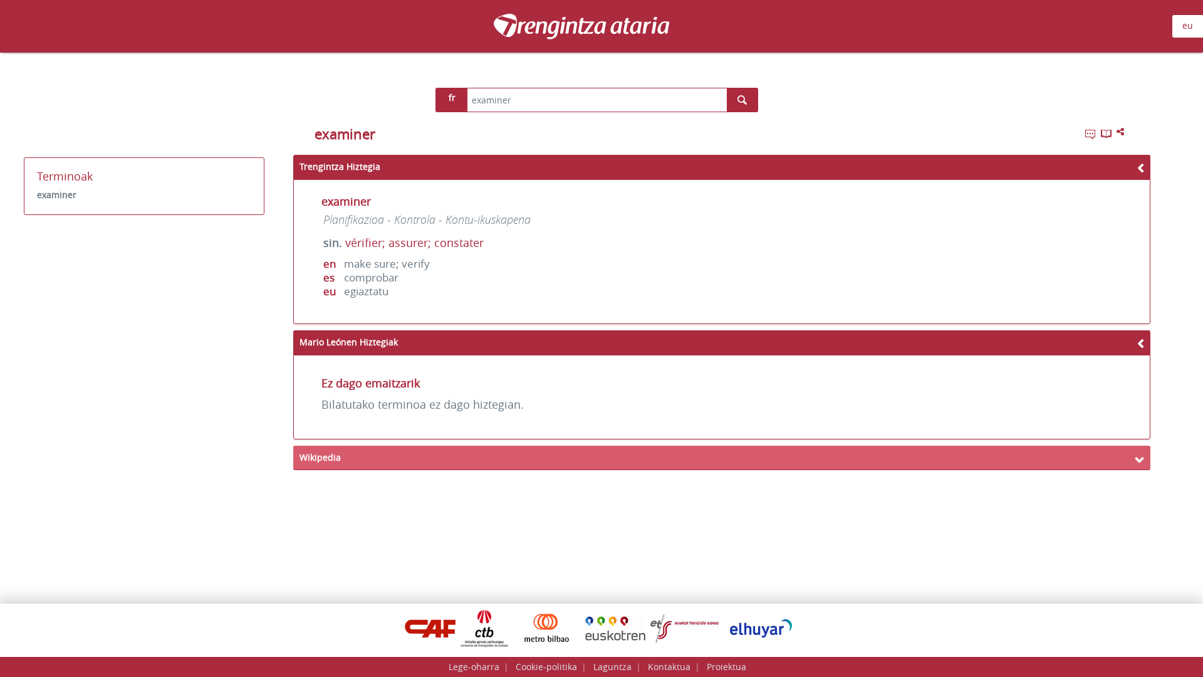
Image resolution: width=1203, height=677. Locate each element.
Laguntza (612, 667)
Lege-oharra (474, 667)
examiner (56, 195)
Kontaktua (669, 667)
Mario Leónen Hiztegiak (348, 342)
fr (452, 97)
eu (1187, 25)
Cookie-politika (546, 667)
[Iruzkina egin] (1091, 136)
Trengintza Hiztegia (339, 166)
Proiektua (726, 667)
